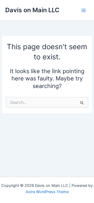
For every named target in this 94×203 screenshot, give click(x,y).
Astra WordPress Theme (47, 191)
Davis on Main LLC (32, 10)
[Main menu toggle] (83, 10)
